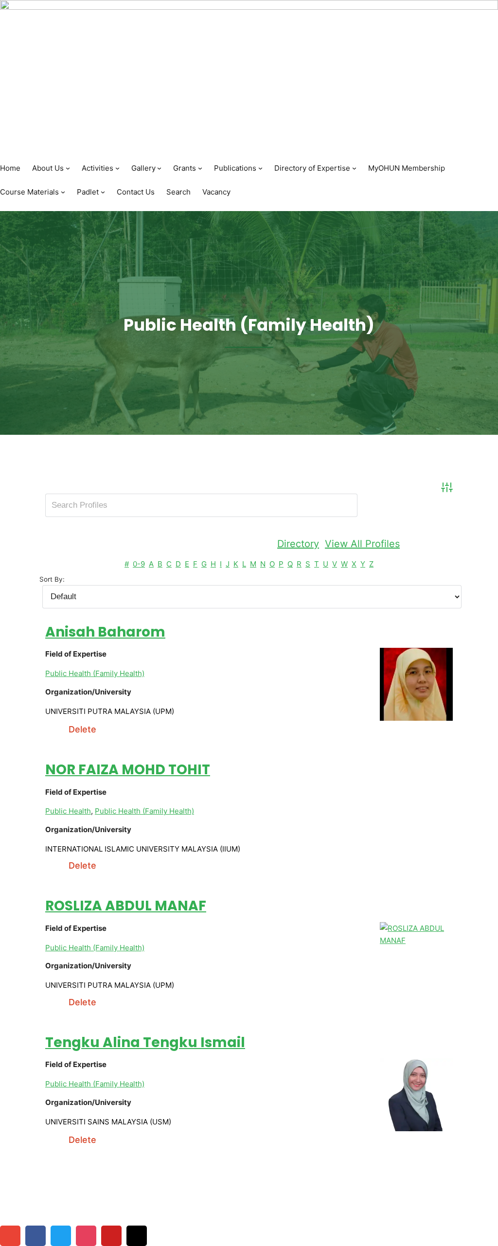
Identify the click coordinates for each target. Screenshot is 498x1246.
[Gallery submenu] (159, 168)
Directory (298, 544)
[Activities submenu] (117, 168)
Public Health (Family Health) (94, 673)
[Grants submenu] (200, 168)
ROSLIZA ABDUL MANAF (125, 905)
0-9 (139, 564)
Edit (54, 729)
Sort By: (52, 579)
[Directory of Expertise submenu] (354, 168)
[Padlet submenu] (103, 192)
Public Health (68, 811)
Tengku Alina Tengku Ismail (145, 1042)
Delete (82, 729)
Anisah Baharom (105, 632)
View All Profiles (362, 544)
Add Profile (432, 543)
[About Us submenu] (68, 168)
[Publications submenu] (260, 168)
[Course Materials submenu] (63, 192)
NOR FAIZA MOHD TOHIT (127, 769)
